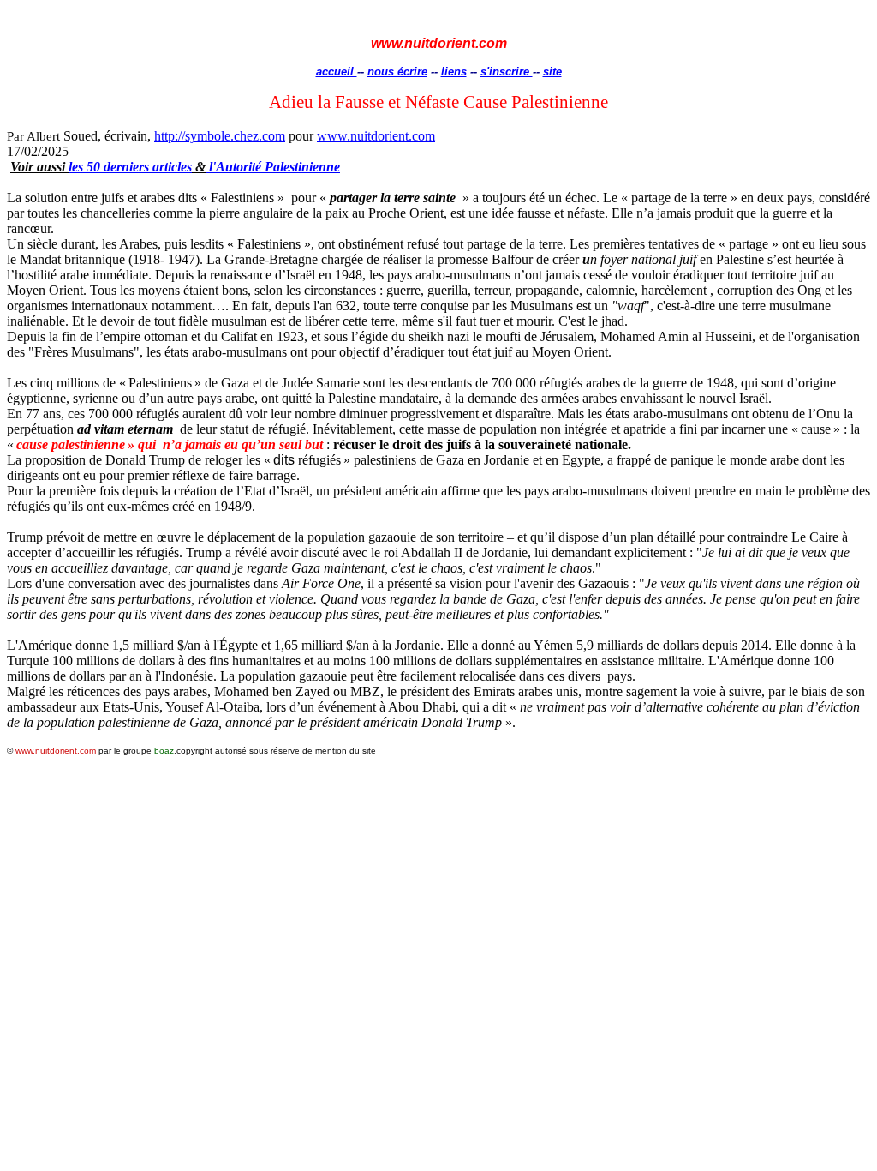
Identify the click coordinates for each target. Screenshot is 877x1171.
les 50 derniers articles (130, 166)
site (552, 71)
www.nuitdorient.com (376, 136)
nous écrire (397, 71)
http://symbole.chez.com (219, 136)
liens (454, 71)
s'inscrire (506, 71)
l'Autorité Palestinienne (273, 166)
